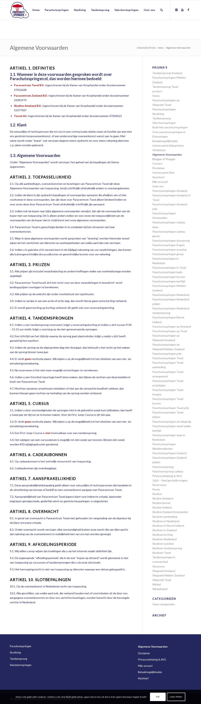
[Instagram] (176, 10)
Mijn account (160, 181)
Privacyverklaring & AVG (167, 475)
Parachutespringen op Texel (169, 331)
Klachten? (158, 177)
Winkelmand (159, 589)
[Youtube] (182, 10)
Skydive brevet (161, 503)
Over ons (158, 186)
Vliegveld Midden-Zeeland (168, 575)
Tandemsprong (161, 118)
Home (161, 47)
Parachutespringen (164, 109)
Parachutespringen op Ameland (171, 326)
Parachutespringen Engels (168, 245)
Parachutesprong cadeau (167, 471)
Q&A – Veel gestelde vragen (169, 480)
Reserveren (159, 485)
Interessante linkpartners (168, 145)
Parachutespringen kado (167, 272)
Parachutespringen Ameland (169, 190)
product (157, 91)
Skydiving (158, 113)
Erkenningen (160, 136)
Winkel (156, 584)
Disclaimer (158, 168)
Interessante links (163, 172)
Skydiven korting (162, 534)
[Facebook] (188, 10)
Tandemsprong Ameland (167, 73)
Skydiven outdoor (163, 543)
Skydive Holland (162, 507)
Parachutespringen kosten (168, 276)
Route (156, 489)
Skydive (157, 494)
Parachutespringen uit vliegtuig (171, 421)
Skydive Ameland (162, 498)
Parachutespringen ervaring (169, 249)
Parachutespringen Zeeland (169, 453)
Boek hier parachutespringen (170, 127)
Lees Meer (176, 696)
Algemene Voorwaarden (39, 47)
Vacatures (158, 566)
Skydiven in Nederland (165, 521)
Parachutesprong (163, 466)
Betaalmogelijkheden (165, 141)
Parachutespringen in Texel (169, 267)
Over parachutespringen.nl (168, 132)
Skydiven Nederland (164, 539)
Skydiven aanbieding (164, 516)
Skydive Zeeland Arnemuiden (170, 512)
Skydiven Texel (161, 552)
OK (158, 696)
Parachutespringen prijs (167, 353)
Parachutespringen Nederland (170, 294)
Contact (157, 163)
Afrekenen (158, 150)
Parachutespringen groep (168, 254)
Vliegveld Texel (161, 580)
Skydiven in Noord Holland (168, 525)
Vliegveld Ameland (163, 571)
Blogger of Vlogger (163, 159)
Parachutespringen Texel (167, 358)
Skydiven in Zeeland (164, 530)
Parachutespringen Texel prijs (170, 408)
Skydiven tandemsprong (167, 548)
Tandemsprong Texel (165, 86)
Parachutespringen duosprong (171, 240)
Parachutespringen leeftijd (168, 281)
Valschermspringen (164, 122)
